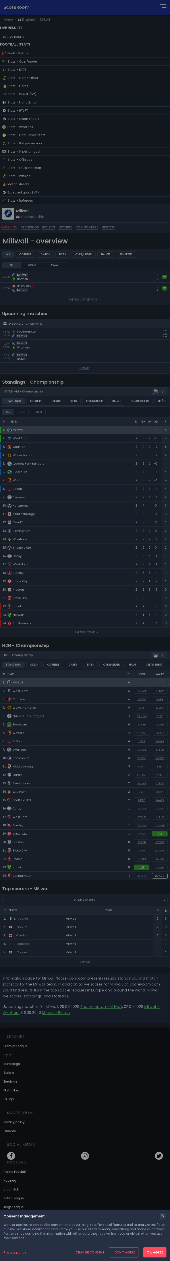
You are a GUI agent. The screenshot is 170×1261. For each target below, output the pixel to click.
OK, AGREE (155, 1252)
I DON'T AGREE (124, 1252)
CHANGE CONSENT (89, 1252)
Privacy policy (15, 1252)
